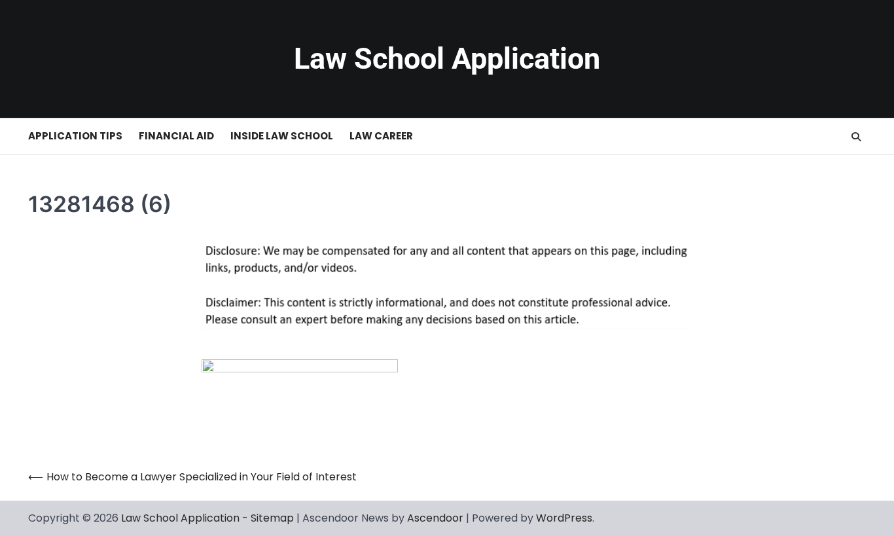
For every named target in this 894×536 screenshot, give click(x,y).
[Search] (856, 137)
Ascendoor (435, 518)
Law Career (381, 136)
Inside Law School (281, 136)
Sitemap (272, 518)
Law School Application (447, 58)
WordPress (564, 518)
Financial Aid (176, 136)
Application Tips (75, 136)
